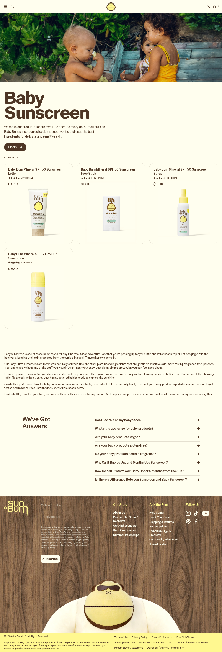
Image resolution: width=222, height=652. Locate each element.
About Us (119, 513)
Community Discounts (163, 540)
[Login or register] (209, 6)
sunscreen (26, 131)
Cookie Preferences (162, 637)
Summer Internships (126, 535)
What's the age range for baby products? (124, 429)
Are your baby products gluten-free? (121, 445)
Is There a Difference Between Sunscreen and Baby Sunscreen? (141, 480)
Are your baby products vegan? (117, 437)
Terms (70, 545)
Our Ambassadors (125, 526)
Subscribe (50, 559)
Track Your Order (160, 517)
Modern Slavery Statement (128, 648)
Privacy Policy (48, 547)
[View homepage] (111, 6)
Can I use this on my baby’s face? (118, 420)
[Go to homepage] (16, 508)
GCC (171, 642)
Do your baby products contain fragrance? (125, 454)
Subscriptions (158, 527)
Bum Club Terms (185, 637)
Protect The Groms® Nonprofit (126, 519)
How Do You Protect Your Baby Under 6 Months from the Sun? (139, 471)
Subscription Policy (124, 642)
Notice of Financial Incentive (193, 642)
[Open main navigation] (5, 6)
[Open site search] (12, 6)
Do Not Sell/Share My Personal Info (165, 648)
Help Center (157, 513)
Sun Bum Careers (124, 530)
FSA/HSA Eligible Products (160, 533)
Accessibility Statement (152, 642)
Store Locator (158, 544)
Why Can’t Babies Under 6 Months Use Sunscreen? (131, 463)
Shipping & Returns (161, 522)
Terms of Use (121, 637)
